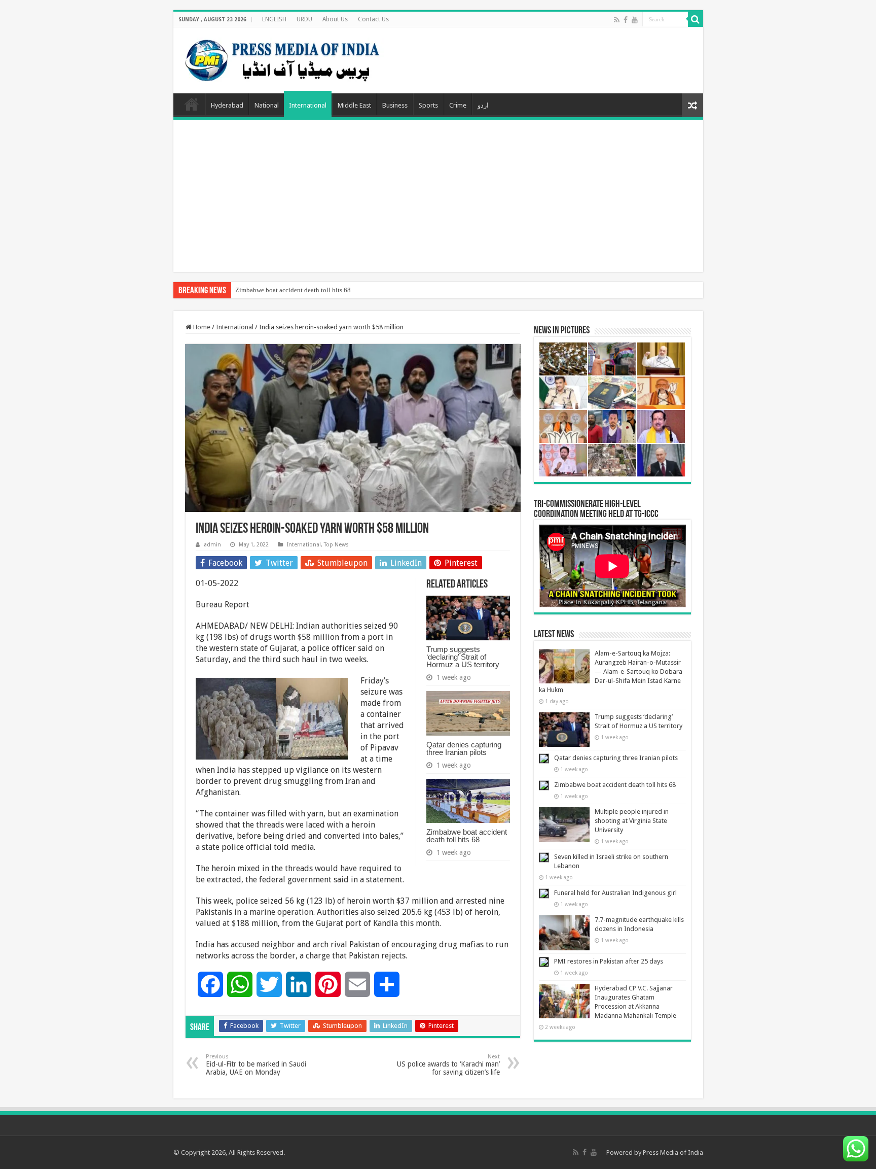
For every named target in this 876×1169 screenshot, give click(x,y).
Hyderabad (227, 105)
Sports (428, 105)
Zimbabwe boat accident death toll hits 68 (293, 290)
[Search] (695, 19)
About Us (335, 19)
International (307, 105)
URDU (304, 19)
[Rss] (616, 20)
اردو (483, 105)
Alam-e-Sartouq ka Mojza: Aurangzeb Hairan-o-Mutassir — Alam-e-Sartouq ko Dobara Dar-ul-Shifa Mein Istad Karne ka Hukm (610, 671)
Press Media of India (673, 1152)
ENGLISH (274, 19)
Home (191, 104)
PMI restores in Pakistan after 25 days (608, 961)
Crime (457, 105)
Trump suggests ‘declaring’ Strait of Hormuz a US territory (462, 657)
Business (395, 105)
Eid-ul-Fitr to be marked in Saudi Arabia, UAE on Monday (256, 1064)
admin (212, 544)
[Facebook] (626, 20)
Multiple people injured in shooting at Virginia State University (632, 821)
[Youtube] (635, 20)
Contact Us (373, 19)
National (266, 105)
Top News (336, 544)
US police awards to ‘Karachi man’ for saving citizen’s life (448, 1064)
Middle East (354, 105)
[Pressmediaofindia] (282, 58)
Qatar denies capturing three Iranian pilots (463, 748)
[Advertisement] (438, 196)
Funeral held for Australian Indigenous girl (615, 893)
